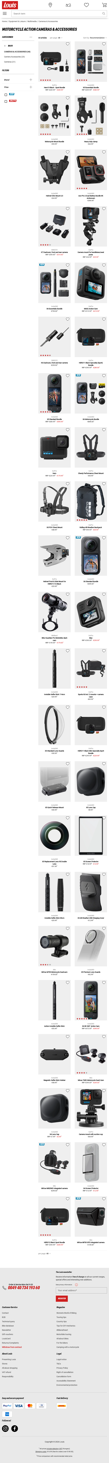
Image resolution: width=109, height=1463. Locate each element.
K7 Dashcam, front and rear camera (54, 252)
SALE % (13, 101)
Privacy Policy (62, 1368)
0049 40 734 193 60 (24, 1288)
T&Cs (58, 1364)
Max (90, 638)
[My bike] (68, 5)
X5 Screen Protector (90, 862)
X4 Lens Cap (54, 1134)
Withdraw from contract (12, 1347)
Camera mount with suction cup (91, 1134)
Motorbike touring (63, 1334)
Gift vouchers (7, 1334)
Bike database (8, 1326)
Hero (54, 473)
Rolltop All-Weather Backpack (91, 527)
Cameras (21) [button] (9, 62)
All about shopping (9, 1368)
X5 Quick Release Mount (54, 807)
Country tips (61, 1321)
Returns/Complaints (10, 1343)
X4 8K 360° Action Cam (90, 1026)
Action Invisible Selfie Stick (54, 1026)
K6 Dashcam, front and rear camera (54, 363)
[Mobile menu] (4, 13)
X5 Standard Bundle (54, 419)
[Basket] (104, 5)
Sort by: (86, 38)
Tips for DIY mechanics (65, 1326)
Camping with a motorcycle (67, 1347)
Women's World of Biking (66, 1313)
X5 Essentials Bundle (91, 88)
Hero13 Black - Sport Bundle (54, 88)
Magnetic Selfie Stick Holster (54, 1080)
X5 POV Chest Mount (54, 527)
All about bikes (62, 1339)
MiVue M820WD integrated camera (54, 1188)
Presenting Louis (9, 1359)
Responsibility (7, 1376)
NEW (12, 94)
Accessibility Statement (66, 1381)
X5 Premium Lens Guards (90, 972)
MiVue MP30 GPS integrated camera (90, 1242)
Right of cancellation (64, 1372)
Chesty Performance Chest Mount (91, 473)
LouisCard (6, 1339)
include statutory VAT (54, 1449)
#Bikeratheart (62, 1330)
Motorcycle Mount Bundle (54, 142)
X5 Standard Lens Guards (54, 751)
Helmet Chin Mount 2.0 (54, 196)
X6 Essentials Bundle (54, 309)
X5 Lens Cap (91, 807)
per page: (54, 38)
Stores (4, 1364)
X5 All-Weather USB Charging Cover (91, 918)
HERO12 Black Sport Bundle (54, 1242)
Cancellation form (63, 1376)
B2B (3, 1317)
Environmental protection (66, 1385)
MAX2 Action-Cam (91, 309)
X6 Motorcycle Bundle (91, 419)
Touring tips (61, 1317)
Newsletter (6, 1330)
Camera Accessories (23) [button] (14, 57)
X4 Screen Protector (90, 1188)
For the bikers (62, 1343)
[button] (103, 14)
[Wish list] (86, 5)
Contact (5, 1313)
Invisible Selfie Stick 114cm (54, 694)
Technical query (8, 1321)
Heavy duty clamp (90, 142)
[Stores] (50, 5)
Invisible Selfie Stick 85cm (54, 918)
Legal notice (61, 1359)
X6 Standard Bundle (90, 581)
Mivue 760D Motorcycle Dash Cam (91, 1080)
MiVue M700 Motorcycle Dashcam (54, 972)
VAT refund (6, 1372)
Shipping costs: (41, 1452)
